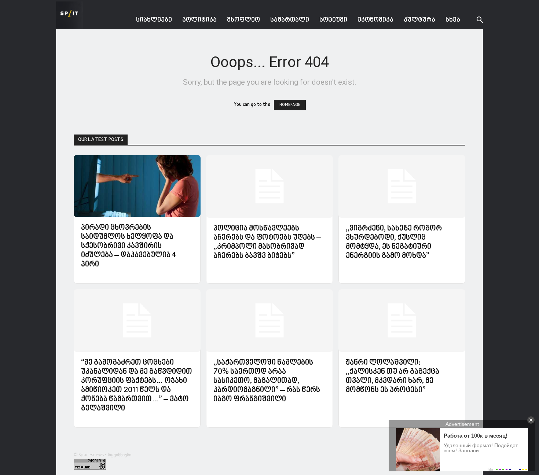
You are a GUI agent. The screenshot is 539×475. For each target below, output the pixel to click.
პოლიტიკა (199, 20)
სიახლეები (154, 20)
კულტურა (419, 20)
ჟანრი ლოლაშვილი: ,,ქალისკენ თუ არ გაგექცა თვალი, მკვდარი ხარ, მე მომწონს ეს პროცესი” (392, 376)
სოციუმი (333, 20)
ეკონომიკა (375, 20)
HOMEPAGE (289, 105)
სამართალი (289, 20)
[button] (474, 20)
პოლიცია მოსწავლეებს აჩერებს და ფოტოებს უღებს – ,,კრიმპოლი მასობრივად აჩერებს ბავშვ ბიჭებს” (267, 242)
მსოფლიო (243, 20)
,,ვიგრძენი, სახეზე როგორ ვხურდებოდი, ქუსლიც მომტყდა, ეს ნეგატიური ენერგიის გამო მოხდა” (394, 242)
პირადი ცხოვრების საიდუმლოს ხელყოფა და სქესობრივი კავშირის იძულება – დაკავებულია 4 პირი (128, 246)
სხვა (452, 20)
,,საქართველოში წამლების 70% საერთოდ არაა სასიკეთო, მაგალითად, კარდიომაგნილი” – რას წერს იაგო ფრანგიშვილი (266, 381)
